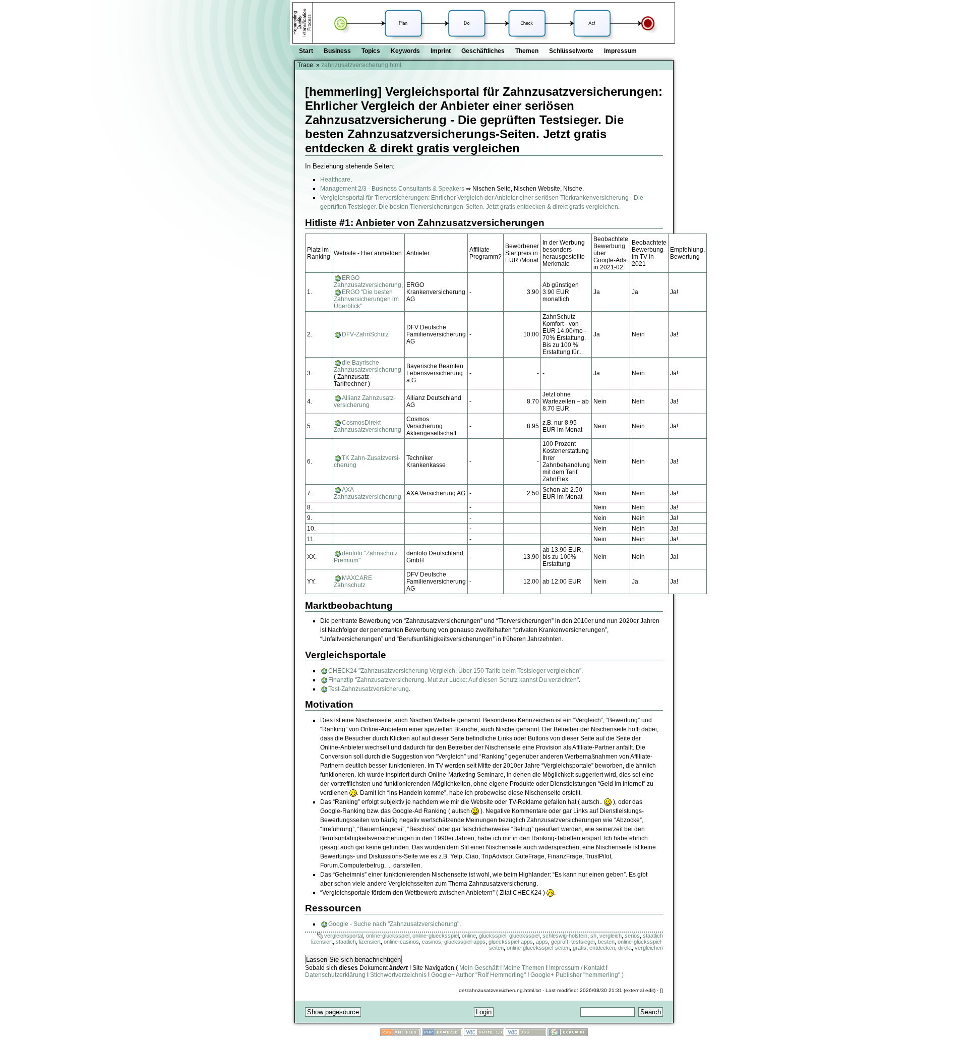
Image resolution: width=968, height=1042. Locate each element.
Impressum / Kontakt (576, 967)
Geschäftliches (483, 50)
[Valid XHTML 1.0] (484, 1033)
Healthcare (335, 179)
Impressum (620, 50)
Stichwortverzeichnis (398, 974)
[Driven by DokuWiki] (568, 1033)
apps (542, 942)
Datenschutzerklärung (335, 974)
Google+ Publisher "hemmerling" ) (577, 974)
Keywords (405, 50)
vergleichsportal (343, 936)
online (469, 936)
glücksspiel (492, 936)
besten (606, 942)
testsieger (583, 942)
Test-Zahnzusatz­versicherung (368, 688)
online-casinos (401, 942)
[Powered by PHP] (442, 1033)
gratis (579, 948)
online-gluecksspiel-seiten (538, 948)
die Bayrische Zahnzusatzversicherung (367, 366)
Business (337, 50)
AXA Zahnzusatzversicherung (367, 493)
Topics (370, 50)
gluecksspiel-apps (511, 942)
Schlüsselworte (571, 50)
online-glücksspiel (387, 936)
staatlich (346, 942)
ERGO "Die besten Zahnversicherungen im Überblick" (366, 299)
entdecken (602, 948)
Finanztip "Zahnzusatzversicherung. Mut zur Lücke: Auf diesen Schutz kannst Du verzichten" (453, 679)
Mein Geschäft (479, 967)
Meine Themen (523, 967)
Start (306, 50)
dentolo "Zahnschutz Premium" (366, 557)
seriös (632, 936)
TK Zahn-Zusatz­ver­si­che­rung (367, 461)
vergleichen (649, 948)
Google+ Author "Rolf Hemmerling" (478, 974)
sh (593, 936)
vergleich (610, 936)
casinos (431, 942)
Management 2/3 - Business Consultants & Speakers (392, 188)
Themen (526, 50)
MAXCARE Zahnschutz (353, 581)
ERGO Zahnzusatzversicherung (367, 281)
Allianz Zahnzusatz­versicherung (365, 401)
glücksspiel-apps (465, 942)
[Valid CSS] (526, 1033)
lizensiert (370, 942)
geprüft (559, 942)
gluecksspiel (524, 936)
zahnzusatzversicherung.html (361, 65)
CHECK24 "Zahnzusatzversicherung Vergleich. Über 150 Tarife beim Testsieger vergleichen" (454, 670)
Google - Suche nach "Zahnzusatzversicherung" (393, 924)
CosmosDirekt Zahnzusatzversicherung (367, 426)
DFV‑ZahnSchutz (365, 334)
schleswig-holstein (564, 936)
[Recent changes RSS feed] (400, 1033)
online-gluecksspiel (435, 936)
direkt (625, 948)
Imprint (441, 50)
